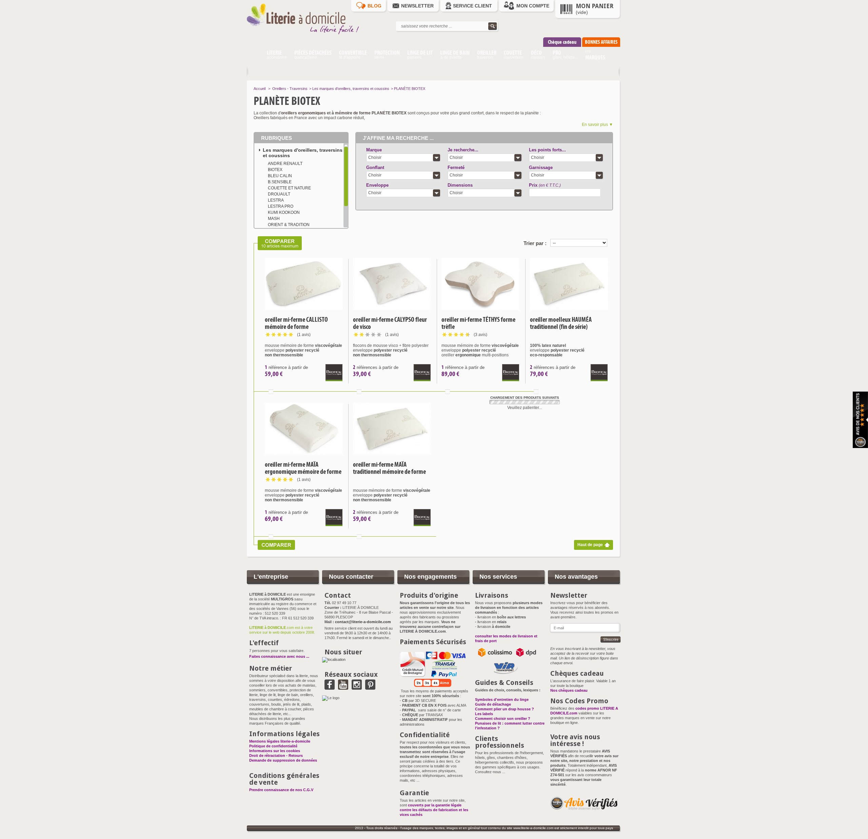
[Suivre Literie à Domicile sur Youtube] (343, 687)
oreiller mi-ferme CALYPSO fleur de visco (390, 323)
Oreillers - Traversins (290, 89)
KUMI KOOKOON (284, 212)
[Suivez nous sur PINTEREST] (370, 687)
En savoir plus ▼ (597, 124)
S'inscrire (610, 639)
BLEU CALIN (280, 175)
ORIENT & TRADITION (289, 224)
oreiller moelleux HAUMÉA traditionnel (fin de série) (561, 323)
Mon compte (532, 5)
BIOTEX (275, 169)
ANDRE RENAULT (285, 163)
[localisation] (334, 659)
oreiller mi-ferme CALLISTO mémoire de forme (296, 323)
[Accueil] (255, 55)
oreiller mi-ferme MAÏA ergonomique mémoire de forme (303, 468)
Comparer (271, 391)
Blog (374, 5)
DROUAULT (279, 194)
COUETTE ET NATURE (289, 188)
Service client (472, 5)
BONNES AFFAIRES (601, 42)
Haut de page (590, 544)
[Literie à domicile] (308, 36)
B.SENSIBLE (280, 182)
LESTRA (276, 200)
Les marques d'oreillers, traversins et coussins (350, 89)
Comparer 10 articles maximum (278, 243)
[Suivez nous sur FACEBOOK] (329, 687)
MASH (274, 218)
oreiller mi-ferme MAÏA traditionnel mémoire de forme (389, 468)
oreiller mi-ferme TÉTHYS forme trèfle (478, 323)
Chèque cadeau (562, 42)
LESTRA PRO (280, 206)
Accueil (259, 89)
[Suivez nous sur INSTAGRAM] (357, 687)
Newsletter (417, 5)
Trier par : (535, 243)
